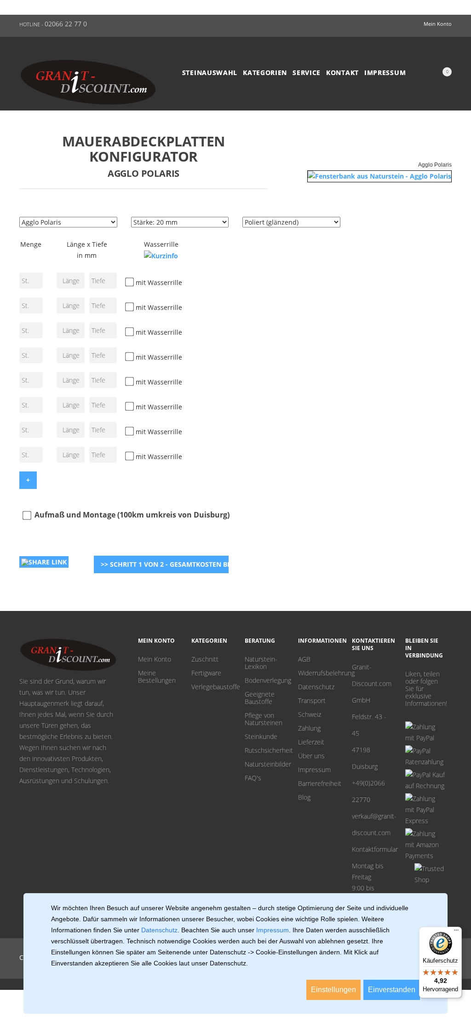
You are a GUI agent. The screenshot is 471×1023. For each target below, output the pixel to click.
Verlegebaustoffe (211, 687)
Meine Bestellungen (157, 676)
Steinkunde (261, 736)
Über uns (311, 756)
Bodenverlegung (264, 680)
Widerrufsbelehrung (318, 673)
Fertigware (206, 673)
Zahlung (309, 728)
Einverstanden (391, 990)
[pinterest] (408, 714)
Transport (312, 700)
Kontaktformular (371, 849)
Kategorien (265, 72)
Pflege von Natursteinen (263, 719)
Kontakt (342, 72)
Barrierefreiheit (318, 783)
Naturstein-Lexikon (261, 663)
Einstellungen (333, 990)
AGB (304, 659)
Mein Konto (154, 659)
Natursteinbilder (264, 764)
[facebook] (422, 714)
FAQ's (253, 778)
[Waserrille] (161, 256)
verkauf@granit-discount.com (371, 824)
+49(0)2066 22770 (368, 791)
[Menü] (456, 932)
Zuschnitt (204, 659)
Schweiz (309, 714)
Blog (304, 797)
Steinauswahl (209, 72)
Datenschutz (316, 687)
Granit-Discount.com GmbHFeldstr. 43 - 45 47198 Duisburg (371, 717)
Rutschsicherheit (264, 750)
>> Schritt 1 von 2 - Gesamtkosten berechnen (165, 564)
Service (307, 72)
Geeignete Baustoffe (260, 698)
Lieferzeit (311, 742)
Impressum (385, 72)
